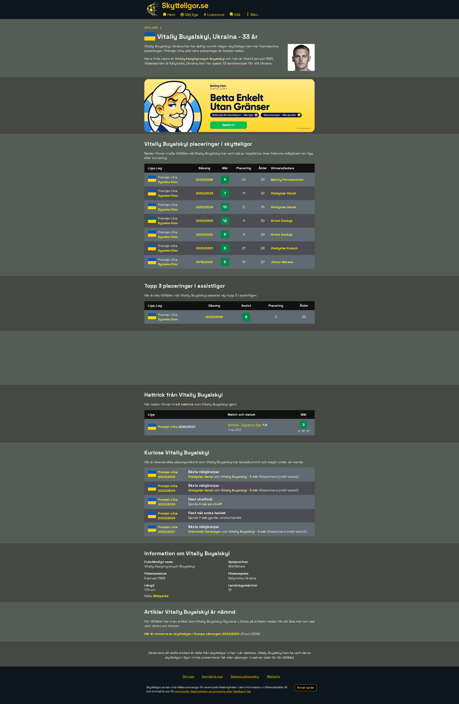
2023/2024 (204, 207)
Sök (237, 14)
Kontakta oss (212, 676)
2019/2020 (204, 262)
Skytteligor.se (185, 5)
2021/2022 (204, 234)
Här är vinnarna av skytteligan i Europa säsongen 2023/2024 (192, 634)
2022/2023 (204, 221)
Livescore (215, 14)
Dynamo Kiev (168, 182)
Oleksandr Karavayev (204, 531)
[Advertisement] (229, 358)
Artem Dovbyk (282, 221)
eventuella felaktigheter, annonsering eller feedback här (212, 691)
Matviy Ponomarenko (287, 179)
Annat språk (305, 687)
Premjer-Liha (176, 427)
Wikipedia (160, 596)
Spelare (151, 28)
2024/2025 (204, 193)
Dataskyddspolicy (245, 676)
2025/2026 (204, 179)
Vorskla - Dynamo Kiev (245, 425)
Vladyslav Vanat (283, 193)
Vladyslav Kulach (284, 248)
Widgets (273, 676)
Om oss (188, 676)
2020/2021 (204, 248)
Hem (170, 14)
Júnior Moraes (282, 262)
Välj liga (191, 14)
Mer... (255, 14)
